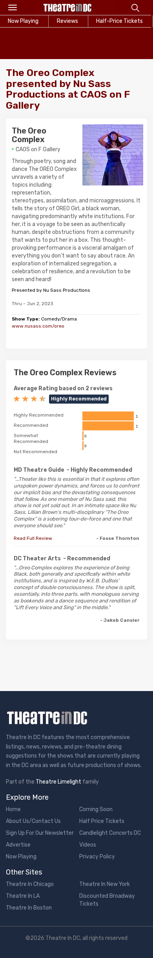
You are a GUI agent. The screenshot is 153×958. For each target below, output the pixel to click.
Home (13, 809)
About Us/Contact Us (33, 821)
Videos (87, 844)
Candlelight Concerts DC (110, 833)
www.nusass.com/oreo (38, 326)
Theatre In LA (23, 896)
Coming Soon (96, 809)
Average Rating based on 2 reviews (63, 388)
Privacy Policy (97, 856)
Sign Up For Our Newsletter (40, 833)
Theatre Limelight (58, 781)
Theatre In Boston (29, 907)
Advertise (18, 844)
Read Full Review (33, 538)
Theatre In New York (104, 884)
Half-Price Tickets (119, 21)
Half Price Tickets (101, 821)
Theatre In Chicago (30, 884)
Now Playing (21, 856)
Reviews (67, 21)
